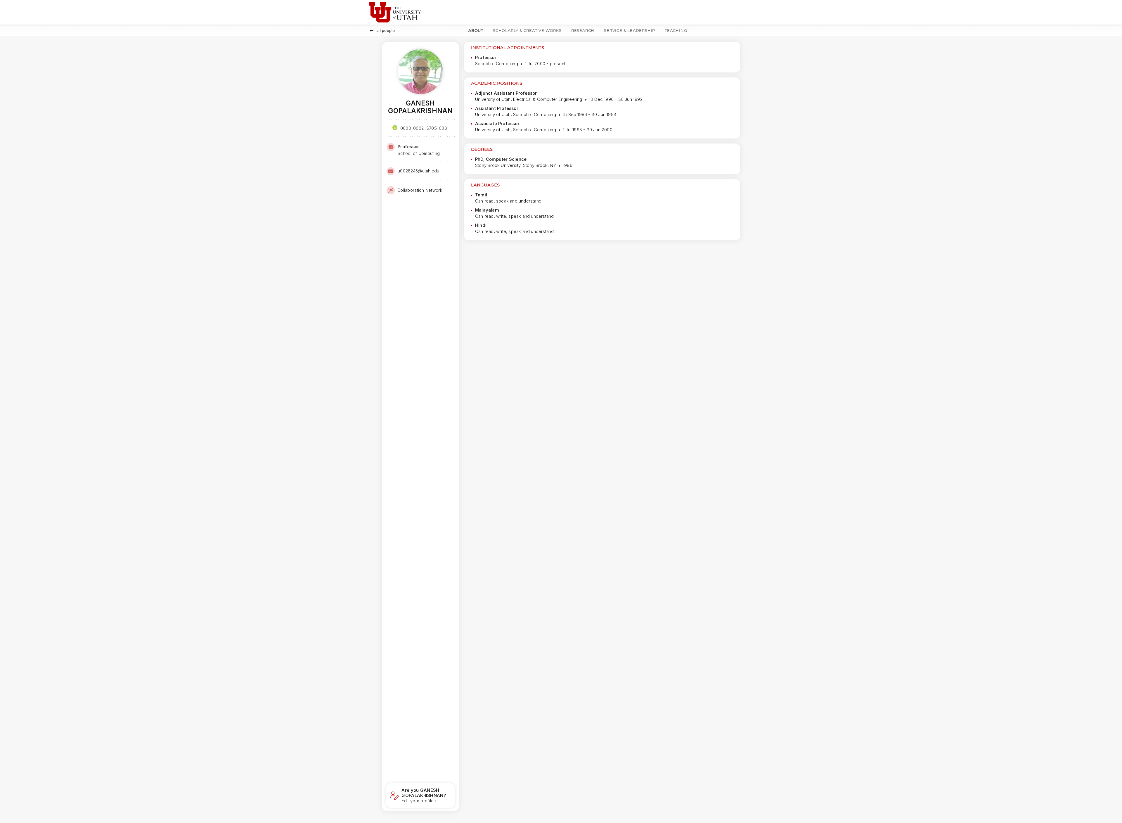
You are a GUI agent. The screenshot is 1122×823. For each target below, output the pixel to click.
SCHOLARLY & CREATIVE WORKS (527, 30)
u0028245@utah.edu (418, 170)
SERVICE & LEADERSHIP (629, 30)
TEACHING (676, 30)
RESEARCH (582, 30)
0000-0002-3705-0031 (424, 128)
